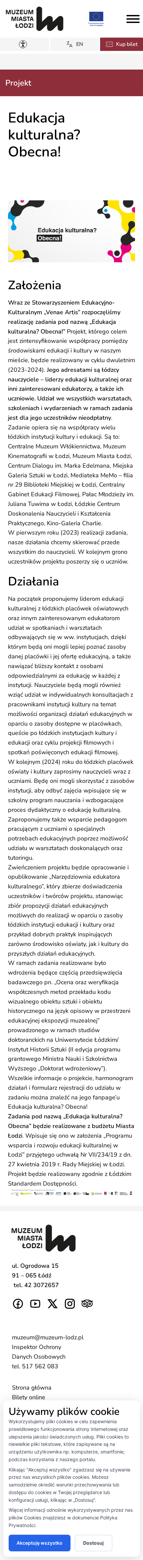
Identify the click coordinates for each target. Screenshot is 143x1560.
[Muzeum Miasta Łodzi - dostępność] (24, 44)
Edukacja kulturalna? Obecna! (47, 1107)
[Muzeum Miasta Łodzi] (35, 18)
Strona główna (32, 1388)
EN (79, 44)
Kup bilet (127, 44)
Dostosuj (93, 1543)
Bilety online (28, 1397)
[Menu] (133, 19)
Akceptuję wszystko (40, 1543)
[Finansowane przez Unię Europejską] (96, 19)
